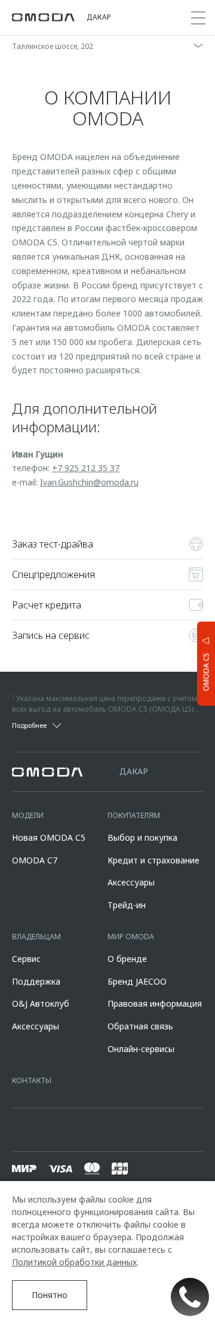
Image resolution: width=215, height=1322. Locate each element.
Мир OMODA (131, 936)
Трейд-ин (127, 905)
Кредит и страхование (153, 860)
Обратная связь (140, 1026)
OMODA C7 (34, 860)
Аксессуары (131, 882)
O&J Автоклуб (40, 1003)
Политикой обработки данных (74, 1262)
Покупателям (134, 815)
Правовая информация (155, 1003)
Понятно (49, 1295)
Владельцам (36, 936)
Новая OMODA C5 (48, 837)
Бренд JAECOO (137, 981)
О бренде (127, 958)
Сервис (26, 958)
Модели (28, 815)
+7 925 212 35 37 (85, 468)
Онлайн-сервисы (141, 1048)
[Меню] (198, 18)
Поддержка (36, 981)
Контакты (31, 1080)
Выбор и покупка (142, 837)
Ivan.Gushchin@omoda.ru (89, 482)
